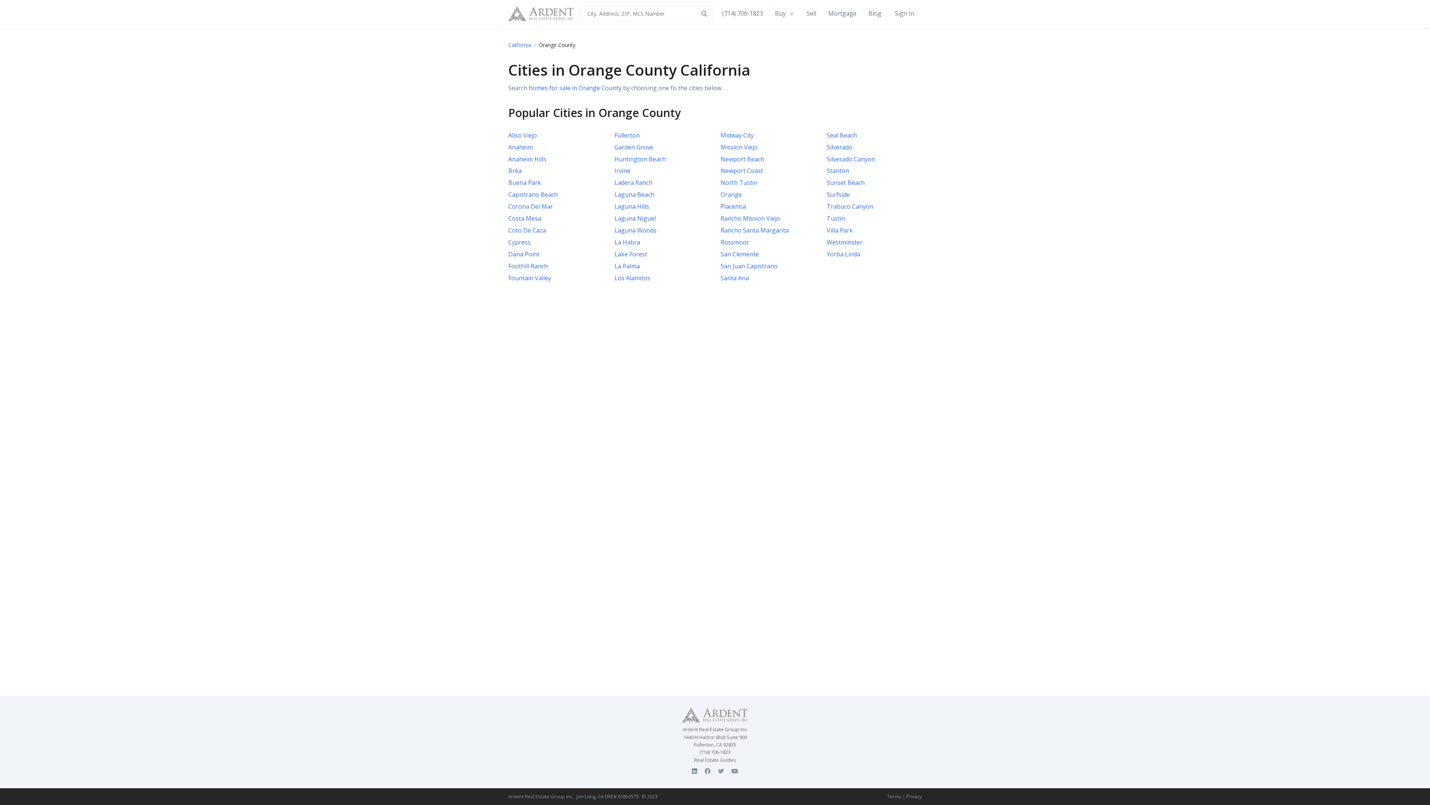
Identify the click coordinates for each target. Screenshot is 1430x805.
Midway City (737, 135)
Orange (731, 195)
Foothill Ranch (528, 266)
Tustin (836, 219)
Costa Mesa (524, 219)
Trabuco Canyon (850, 207)
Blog (874, 13)
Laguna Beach (634, 195)
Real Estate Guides (715, 760)
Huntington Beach (640, 159)
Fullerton (627, 135)
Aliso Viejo (522, 135)
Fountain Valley (529, 278)
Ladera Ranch (633, 183)
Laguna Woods (635, 231)
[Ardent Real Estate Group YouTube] (734, 771)
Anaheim (520, 147)
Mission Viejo (739, 147)
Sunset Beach (846, 183)
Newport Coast (742, 171)
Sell (811, 13)
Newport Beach (742, 159)
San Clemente (740, 254)
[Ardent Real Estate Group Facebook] (708, 771)
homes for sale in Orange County (575, 88)
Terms (894, 796)
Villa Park (840, 231)
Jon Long (585, 796)
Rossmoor (735, 242)
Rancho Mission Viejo (750, 219)
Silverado (839, 147)
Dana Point (524, 254)
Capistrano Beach (533, 195)
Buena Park (524, 183)
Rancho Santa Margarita (755, 231)
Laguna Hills (631, 207)
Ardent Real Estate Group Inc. (540, 796)
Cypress (519, 242)
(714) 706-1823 (742, 13)
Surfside (838, 195)
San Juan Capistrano (749, 266)
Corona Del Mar (530, 207)
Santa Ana (735, 278)
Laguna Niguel (635, 219)
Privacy (914, 796)
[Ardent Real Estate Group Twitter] (721, 771)
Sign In (904, 13)
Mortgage (842, 13)
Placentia (733, 207)
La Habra (627, 242)
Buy (780, 13)
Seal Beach (842, 135)
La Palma (627, 266)
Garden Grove (633, 147)
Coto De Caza (527, 231)
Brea (515, 171)
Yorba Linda (843, 254)
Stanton (838, 171)
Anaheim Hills (527, 159)
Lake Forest (630, 254)
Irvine (622, 171)
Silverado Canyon (851, 159)
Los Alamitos (632, 278)
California (519, 44)
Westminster (844, 242)
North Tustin (739, 183)
